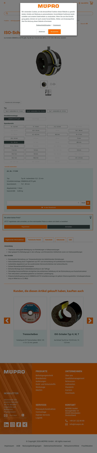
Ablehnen (42, 32)
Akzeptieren (54, 32)
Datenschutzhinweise (43, 25)
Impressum (57, 25)
